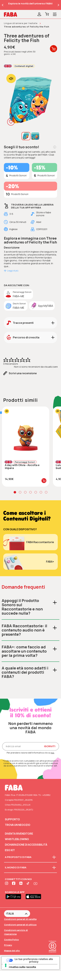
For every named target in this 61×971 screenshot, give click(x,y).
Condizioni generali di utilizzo (20, 924)
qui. (52, 752)
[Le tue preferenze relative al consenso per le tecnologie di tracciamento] (6, 965)
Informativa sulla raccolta (20, 967)
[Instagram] (7, 884)
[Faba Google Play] (15, 896)
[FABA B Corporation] (52, 953)
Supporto (12, 819)
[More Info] (54, 147)
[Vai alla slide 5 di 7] (35, 492)
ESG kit (10, 850)
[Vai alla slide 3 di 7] (25, 492)
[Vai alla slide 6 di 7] (41, 492)
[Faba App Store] (34, 896)
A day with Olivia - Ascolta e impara (22, 466)
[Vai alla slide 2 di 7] (20, 492)
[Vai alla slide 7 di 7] (46, 492)
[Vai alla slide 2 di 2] (3, 5)
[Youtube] (35, 884)
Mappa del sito (12, 950)
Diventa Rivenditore (19, 833)
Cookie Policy (11, 939)
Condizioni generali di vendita (20, 919)
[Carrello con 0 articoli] (47, 14)
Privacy (8, 945)
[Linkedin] (21, 884)
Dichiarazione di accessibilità (26, 844)
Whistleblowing (17, 839)
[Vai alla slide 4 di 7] (30, 492)
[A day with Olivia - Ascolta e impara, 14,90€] (25, 432)
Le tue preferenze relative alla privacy (34, 960)
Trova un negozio (17, 825)
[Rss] (28, 884)
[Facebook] (14, 884)
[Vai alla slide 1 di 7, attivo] (15, 492)
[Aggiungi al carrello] (43, 480)
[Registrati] (39, 14)
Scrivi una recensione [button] (23, 373)
